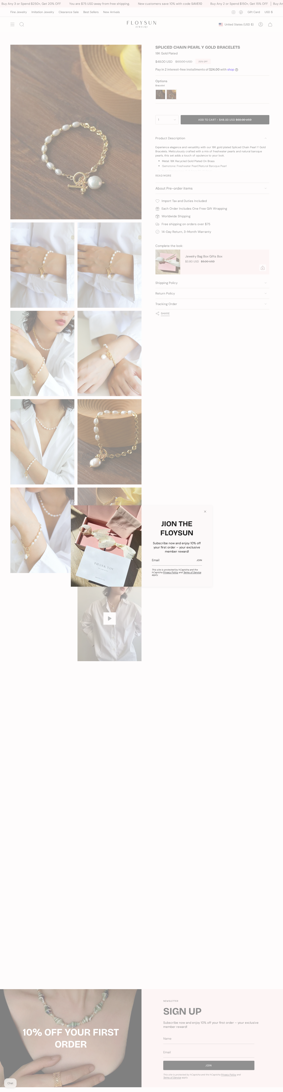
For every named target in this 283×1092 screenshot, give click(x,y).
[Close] (205, 511)
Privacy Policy (170, 572)
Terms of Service (192, 572)
